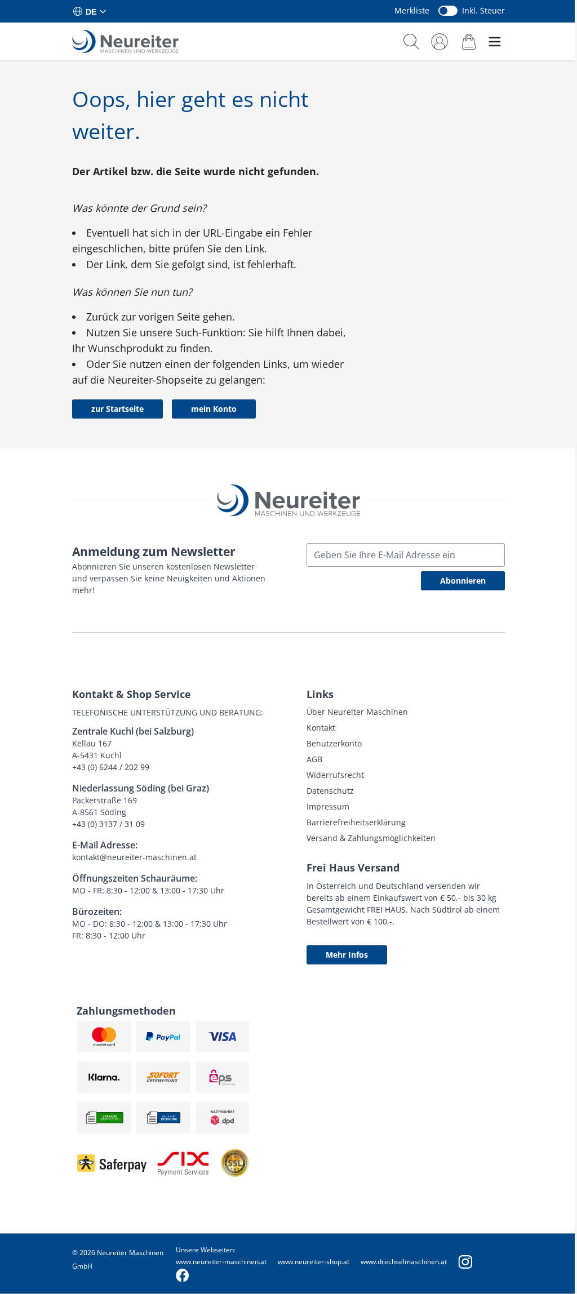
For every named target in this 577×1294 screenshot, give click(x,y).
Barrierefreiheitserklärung (356, 822)
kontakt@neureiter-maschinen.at (134, 857)
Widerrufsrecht (335, 775)
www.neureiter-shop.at (313, 1261)
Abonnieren (463, 580)
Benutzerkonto (334, 743)
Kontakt (321, 727)
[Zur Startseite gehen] (125, 41)
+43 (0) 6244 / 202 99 (110, 767)
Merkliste (411, 10)
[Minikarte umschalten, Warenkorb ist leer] (468, 41)
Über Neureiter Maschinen (357, 711)
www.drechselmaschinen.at (404, 1261)
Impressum (328, 806)
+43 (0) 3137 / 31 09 (108, 824)
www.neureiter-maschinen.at (221, 1261)
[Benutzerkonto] (439, 41)
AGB (314, 759)
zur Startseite (117, 408)
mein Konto (214, 408)
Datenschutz (330, 790)
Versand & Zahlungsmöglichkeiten (371, 838)
